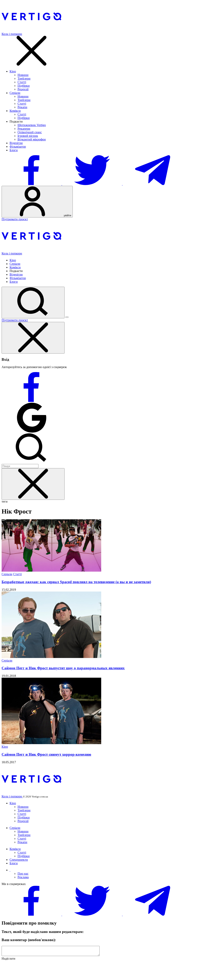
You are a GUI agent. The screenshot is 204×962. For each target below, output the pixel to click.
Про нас (23, 873)
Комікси (15, 110)
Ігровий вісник (28, 135)
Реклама (23, 877)
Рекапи (22, 107)
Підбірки (24, 85)
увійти (67, 215)
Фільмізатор (18, 146)
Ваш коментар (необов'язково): (29, 940)
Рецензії (23, 89)
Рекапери (24, 128)
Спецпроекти (19, 859)
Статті (22, 82)
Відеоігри (16, 143)
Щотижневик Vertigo (32, 125)
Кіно (13, 71)
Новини (23, 75)
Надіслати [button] (8, 958)
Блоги (14, 150)
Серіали (15, 93)
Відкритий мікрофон (32, 139)
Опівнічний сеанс (30, 132)
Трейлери (24, 78)
